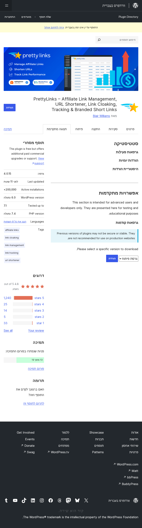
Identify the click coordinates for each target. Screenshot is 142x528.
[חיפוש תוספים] (99, 40)
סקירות (113, 129)
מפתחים (63, 445)
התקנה (96, 129)
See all (8, 330)
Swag (29, 452)
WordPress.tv (58, 452)
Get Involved (26, 432)
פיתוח (79, 129)
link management (14, 245)
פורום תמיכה (36, 368)
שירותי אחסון (130, 445)
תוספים (99, 445)
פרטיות (133, 452)
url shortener (12, 260)
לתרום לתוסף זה (33, 403)
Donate (28, 445)
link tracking (11, 252)
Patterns (98, 452)
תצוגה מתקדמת (57, 129)
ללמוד (65, 432)
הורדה (9, 107)
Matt (133, 471)
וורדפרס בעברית (119, 500)
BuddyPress (128, 484)
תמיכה (8, 129)
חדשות (134, 439)
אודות (134, 432)
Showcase (96, 432)
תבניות (99, 439)
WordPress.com (125, 464)
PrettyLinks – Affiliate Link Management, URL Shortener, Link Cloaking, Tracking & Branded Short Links (75, 104)
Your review (36, 330)
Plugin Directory (128, 16)
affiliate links (12, 230)
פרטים (130, 129)
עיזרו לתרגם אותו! (54, 27)
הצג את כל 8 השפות (15, 221)
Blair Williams (101, 116)
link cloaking (12, 237)
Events (30, 439)
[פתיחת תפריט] (6, 5)
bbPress (130, 477)
